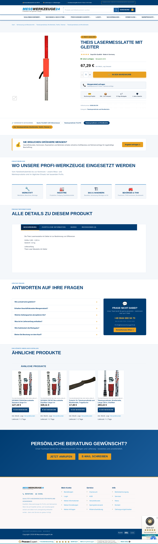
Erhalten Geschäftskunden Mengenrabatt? (31, 308)
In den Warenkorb (121, 74)
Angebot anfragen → (132, 144)
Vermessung (130, 17)
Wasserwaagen (113, 17)
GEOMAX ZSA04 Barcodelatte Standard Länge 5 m (23, 401)
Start (13, 24)
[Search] (116, 10)
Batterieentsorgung (122, 492)
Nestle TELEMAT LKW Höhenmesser (48, 123)
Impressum (93, 492)
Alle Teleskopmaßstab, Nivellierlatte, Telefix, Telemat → (32, 127)
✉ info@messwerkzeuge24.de (125, 325)
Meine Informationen (71, 501)
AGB (91, 496)
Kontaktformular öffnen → (125, 330)
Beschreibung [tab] (30, 227)
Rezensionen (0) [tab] (89, 227)
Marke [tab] (74, 227)
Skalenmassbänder (32, 17)
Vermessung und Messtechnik (26, 24)
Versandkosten (29, 416)
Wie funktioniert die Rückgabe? (27, 328)
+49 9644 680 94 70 (124, 318)
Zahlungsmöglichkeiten (123, 509)
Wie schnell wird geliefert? (25, 302)
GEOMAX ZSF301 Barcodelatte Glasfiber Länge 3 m (52, 401)
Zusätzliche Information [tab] (53, 227)
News (117, 501)
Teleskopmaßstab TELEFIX (72, 123)
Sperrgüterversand (96, 505)
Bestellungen (68, 492)
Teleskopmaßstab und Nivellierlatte (77, 24)
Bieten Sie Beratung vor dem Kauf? (28, 334)
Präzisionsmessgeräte (80, 17)
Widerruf (46, 531)
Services (118, 496)
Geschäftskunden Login (32, 531)
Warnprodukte (148, 17)
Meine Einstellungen (71, 505)
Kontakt (117, 505)
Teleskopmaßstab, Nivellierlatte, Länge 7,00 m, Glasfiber (109, 401)
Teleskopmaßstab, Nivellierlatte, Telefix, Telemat (50, 24)
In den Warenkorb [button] (20, 410)
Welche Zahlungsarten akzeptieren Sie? (30, 315)
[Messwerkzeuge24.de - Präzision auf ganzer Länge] (41, 10)
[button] (118, 2)
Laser (98, 17)
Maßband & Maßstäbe (55, 17)
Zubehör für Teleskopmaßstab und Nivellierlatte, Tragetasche (82, 401)
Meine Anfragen (69, 509)
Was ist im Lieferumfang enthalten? (28, 321)
